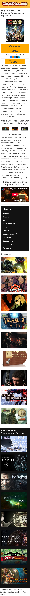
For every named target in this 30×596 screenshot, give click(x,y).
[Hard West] (14, 302)
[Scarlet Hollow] (14, 519)
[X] (17, 57)
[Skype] (19, 57)
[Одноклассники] (13, 57)
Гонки (5, 227)
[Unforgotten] (14, 538)
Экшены (6, 217)
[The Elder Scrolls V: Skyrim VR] (14, 462)
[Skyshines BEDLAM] (14, 284)
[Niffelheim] (14, 481)
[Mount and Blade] (14, 416)
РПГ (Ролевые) (9, 224)
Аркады (6, 220)
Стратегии (7, 238)
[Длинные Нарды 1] (14, 359)
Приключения (8, 248)
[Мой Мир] (15, 57)
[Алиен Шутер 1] (14, 378)
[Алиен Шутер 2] (14, 340)
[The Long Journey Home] (14, 500)
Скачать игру (15, 49)
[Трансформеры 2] (14, 265)
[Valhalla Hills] (14, 321)
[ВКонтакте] (11, 57)
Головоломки (8, 245)
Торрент (15, 61)
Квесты (6, 231)
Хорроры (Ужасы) (10, 234)
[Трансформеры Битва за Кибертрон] (14, 397)
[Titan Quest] (14, 576)
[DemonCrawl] (14, 557)
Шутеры (6, 213)
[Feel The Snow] (14, 444)
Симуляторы (8, 241)
